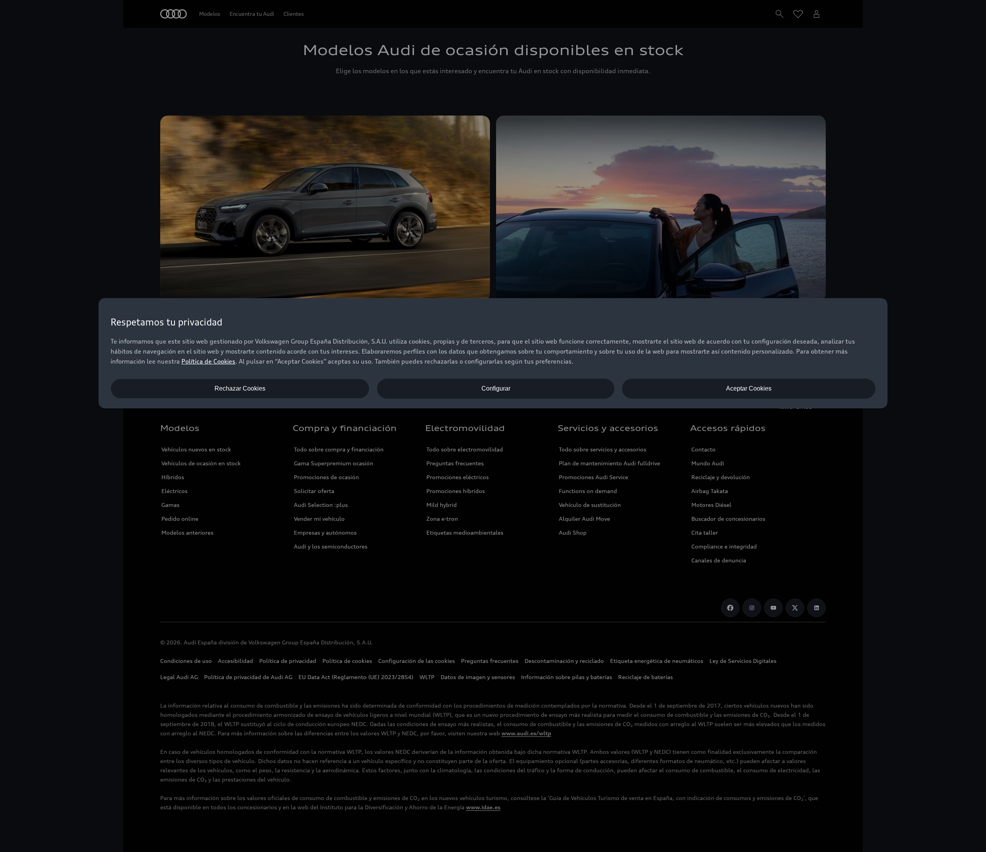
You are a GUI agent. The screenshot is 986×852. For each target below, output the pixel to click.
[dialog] (493, 353)
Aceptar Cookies (748, 388)
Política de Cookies (208, 361)
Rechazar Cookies (240, 388)
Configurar (495, 388)
